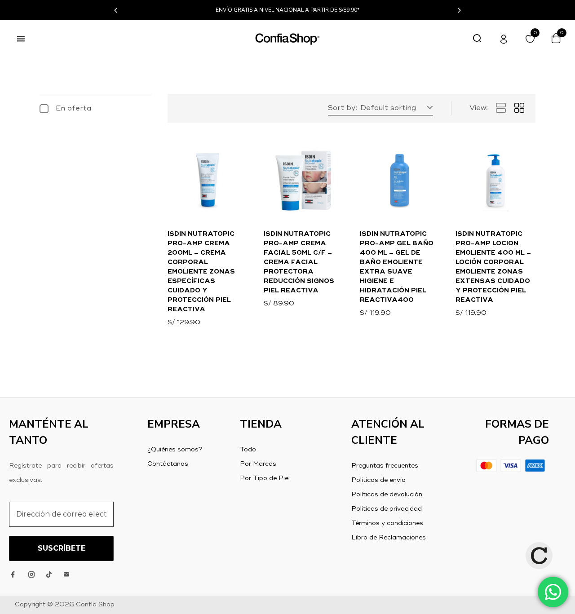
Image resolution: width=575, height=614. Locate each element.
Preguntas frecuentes (384, 466)
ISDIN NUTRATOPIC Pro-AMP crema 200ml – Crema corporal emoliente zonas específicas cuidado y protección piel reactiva (201, 272)
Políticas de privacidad (386, 509)
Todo (248, 449)
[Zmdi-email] (66, 574)
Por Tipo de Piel (265, 478)
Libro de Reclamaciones (388, 537)
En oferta (73, 108)
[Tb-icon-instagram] (31, 574)
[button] (115, 10)
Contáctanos (167, 464)
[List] (500, 108)
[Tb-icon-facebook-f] (14, 574)
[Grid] (519, 108)
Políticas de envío (378, 480)
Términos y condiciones (387, 523)
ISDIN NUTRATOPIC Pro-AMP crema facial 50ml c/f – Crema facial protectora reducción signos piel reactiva (299, 262)
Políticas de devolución (386, 494)
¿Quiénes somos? (175, 449)
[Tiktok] (49, 574)
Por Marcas (258, 464)
